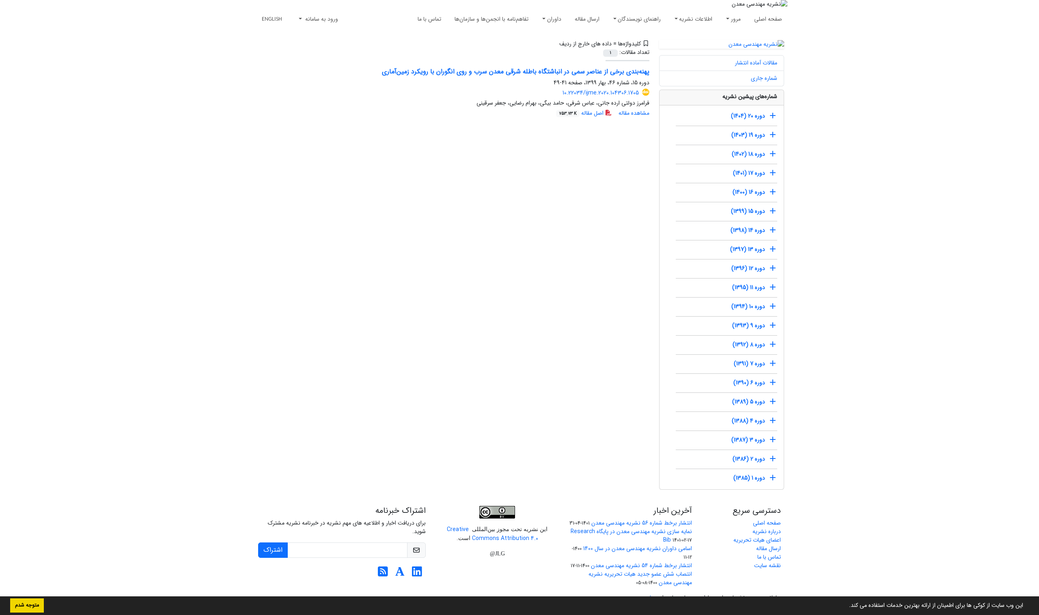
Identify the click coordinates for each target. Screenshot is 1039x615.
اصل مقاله (582, 113)
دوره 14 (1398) (748, 230)
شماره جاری (764, 78)
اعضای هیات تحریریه (757, 540)
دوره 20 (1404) (748, 115)
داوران (554, 19)
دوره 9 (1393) (748, 325)
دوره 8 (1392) (749, 344)
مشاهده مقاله (634, 113)
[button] (846, 606)
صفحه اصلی (768, 19)
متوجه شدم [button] (27, 605)
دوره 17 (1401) (749, 173)
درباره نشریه (766, 531)
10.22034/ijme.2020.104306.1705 (601, 92)
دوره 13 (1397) (747, 249)
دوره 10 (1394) (748, 306)
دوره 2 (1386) (749, 458)
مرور (736, 19)
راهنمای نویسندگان (639, 19)
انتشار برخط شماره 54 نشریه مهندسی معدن (641, 565)
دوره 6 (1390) (749, 382)
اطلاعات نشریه (695, 19)
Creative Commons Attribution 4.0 (492, 534)
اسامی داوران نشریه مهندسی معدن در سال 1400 (637, 548)
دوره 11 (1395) (748, 287)
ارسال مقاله (587, 19)
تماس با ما (429, 19)
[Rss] (383, 574)
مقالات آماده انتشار (756, 62)
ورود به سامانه (321, 19)
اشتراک (272, 550)
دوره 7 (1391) (749, 363)
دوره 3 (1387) (748, 439)
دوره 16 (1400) (749, 192)
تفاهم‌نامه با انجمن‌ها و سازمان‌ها (491, 19)
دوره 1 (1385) (749, 478)
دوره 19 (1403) (748, 135)
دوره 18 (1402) (748, 154)
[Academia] (400, 574)
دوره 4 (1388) (748, 420)
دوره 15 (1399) (748, 211)
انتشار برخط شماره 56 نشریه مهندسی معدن (641, 523)
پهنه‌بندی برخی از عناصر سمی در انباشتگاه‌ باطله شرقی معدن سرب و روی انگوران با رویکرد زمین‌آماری (515, 71)
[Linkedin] (417, 574)
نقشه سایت (767, 565)
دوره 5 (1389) (748, 401)
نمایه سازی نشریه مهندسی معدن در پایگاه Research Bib (631, 535)
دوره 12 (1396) (748, 268)
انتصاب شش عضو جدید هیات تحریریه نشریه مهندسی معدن (640, 578)
